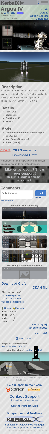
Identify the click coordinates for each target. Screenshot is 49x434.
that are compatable (11, 295)
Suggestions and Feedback (24, 413)
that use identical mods (12, 302)
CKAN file (40, 287)
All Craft (38, 349)
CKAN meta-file (24, 150)
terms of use (17, 400)
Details (44, 12)
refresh (38, 197)
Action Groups (39, 15)
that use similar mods (11, 298)
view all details (25, 338)
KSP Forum (26, 427)
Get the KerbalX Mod (24, 406)
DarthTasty (9, 12)
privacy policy (31, 400)
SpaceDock (11, 424)
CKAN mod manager (32, 424)
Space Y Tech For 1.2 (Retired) (13, 346)
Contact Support (24, 396)
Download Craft (24, 155)
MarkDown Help (7, 201)
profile (29, 349)
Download (42, 18)
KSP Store (37, 427)
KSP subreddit (13, 427)
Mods (44, 9)
